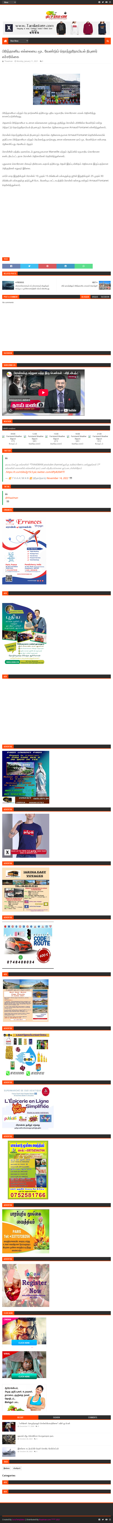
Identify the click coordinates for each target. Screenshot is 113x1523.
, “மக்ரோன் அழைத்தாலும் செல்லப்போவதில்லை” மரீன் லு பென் (44, 1423)
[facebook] (99, 2)
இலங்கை (7, 1468)
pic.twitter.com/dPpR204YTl (48, 472)
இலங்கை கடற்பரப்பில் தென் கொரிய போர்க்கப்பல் (38, 1448)
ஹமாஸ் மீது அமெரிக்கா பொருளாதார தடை (36, 1436)
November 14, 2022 (57, 478)
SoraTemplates (18, 1519)
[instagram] (110, 2)
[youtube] (106, 2)
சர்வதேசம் (16, 1468)
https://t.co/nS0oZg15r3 (19, 472)
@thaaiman (11, 497)
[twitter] (102, 2)
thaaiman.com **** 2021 (49, 1519)
